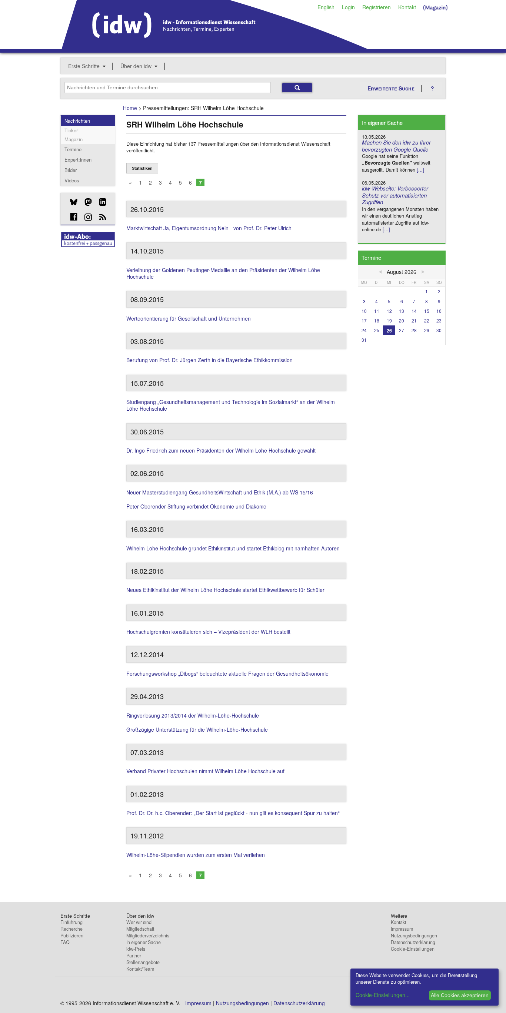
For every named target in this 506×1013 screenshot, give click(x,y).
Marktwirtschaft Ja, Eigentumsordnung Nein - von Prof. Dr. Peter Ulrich (209, 228)
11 (376, 311)
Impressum (402, 929)
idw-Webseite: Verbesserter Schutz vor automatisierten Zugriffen (395, 195)
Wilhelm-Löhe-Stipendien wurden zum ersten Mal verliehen (195, 854)
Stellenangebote (143, 962)
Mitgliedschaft (140, 929)
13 (401, 311)
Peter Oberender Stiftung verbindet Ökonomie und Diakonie (196, 506)
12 (389, 311)
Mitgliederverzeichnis (147, 935)
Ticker (71, 130)
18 (376, 320)
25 (376, 330)
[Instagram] (85, 217)
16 (439, 311)
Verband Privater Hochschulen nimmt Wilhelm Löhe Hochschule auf (205, 771)
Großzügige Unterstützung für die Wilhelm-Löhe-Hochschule (197, 729)
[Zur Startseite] (214, 46)
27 (401, 330)
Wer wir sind (139, 922)
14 (414, 311)
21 (414, 320)
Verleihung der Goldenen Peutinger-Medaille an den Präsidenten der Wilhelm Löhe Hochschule (223, 273)
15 (426, 311)
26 (389, 330)
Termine (72, 149)
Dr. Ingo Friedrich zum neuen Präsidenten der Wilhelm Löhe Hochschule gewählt (221, 450)
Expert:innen (77, 159)
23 (439, 320)
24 (364, 330)
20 (401, 320)
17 (364, 320)
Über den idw (136, 66)
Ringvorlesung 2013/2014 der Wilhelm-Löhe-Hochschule (192, 715)
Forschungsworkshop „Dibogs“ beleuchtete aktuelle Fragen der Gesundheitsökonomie (227, 673)
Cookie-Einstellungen (413, 949)
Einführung (71, 922)
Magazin (73, 139)
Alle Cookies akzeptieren (460, 995)
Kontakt (407, 7)
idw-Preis (135, 949)
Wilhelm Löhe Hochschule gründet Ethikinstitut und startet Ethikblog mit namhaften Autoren (233, 548)
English (325, 7)
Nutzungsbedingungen (414, 935)
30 (439, 330)
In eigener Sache (143, 942)
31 (364, 340)
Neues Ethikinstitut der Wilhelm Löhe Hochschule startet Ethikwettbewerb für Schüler (225, 589)
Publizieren (71, 935)
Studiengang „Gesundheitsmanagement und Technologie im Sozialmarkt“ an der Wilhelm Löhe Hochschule (230, 405)
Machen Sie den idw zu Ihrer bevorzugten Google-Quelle (396, 145)
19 (389, 320)
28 (414, 330)
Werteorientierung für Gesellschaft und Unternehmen (188, 318)
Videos (71, 180)
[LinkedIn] (99, 202)
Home (130, 108)
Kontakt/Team (140, 969)
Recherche (71, 929)
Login (348, 7)
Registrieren (376, 7)
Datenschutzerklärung (413, 942)
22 (426, 320)
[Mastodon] (85, 202)
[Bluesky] (70, 202)
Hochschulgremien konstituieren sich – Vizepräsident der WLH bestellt (208, 631)
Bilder (70, 169)
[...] (420, 169)
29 (426, 330)
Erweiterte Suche (391, 88)
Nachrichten (77, 120)
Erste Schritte (84, 66)
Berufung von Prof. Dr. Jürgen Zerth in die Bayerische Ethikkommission (209, 360)
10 (364, 311)
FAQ (65, 942)
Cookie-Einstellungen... (383, 994)
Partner (133, 955)
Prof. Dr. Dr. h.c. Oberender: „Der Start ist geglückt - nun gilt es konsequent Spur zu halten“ (233, 813)
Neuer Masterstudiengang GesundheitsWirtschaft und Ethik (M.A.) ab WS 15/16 (219, 492)
